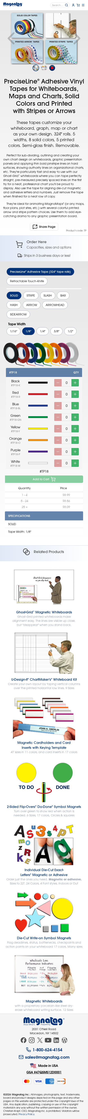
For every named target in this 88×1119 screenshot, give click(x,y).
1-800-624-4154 (47, 1049)
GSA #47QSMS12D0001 (44, 1072)
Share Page (47, 227)
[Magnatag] (44, 1021)
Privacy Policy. (26, 1114)
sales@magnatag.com (47, 1057)
